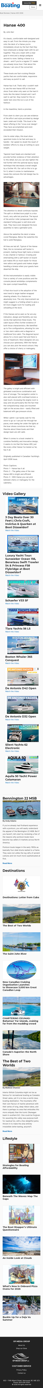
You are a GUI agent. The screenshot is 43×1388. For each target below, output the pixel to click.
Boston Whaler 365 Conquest (18, 658)
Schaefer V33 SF (16, 600)
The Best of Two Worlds (17, 925)
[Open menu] (40, 5)
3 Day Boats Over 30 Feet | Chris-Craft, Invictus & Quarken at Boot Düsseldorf (20, 522)
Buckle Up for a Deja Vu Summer (17, 1318)
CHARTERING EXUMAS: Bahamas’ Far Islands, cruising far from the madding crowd (20, 1021)
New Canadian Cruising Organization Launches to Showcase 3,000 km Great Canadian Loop (20, 986)
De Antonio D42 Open (20, 688)
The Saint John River (15, 953)
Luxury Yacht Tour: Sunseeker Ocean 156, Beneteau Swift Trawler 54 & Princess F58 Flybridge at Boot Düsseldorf (22, 564)
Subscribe (29, 3)
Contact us (21, 1373)
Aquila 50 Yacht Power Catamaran (21, 778)
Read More (7, 863)
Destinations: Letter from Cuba (21, 897)
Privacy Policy (21, 1370)
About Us (21, 1345)
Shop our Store (21, 1348)
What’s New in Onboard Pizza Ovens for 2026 (20, 1287)
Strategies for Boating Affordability (16, 1166)
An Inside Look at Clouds (17, 1258)
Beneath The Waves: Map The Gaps (20, 1197)
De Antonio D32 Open (20, 716)
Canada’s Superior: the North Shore (19, 1053)
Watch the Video (12, 530)
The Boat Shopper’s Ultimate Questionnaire (20, 1228)
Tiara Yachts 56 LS (17, 628)
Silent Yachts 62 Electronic (16, 746)
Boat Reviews (5, 13)
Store (33, 7)
